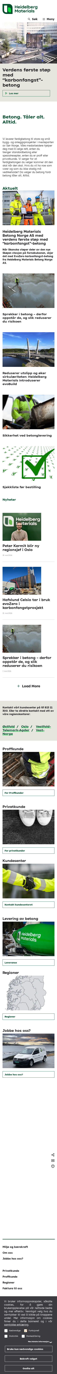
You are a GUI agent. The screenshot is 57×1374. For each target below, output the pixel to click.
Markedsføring (33, 1336)
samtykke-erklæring (16, 1324)
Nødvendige (15, 1330)
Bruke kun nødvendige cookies (25, 1349)
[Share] (52, 1154)
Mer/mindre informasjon (38, 1341)
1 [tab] (28, 59)
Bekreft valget (28, 1358)
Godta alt (28, 1368)
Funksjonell (34, 1330)
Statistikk (13, 1336)
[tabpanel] (28, 61)
